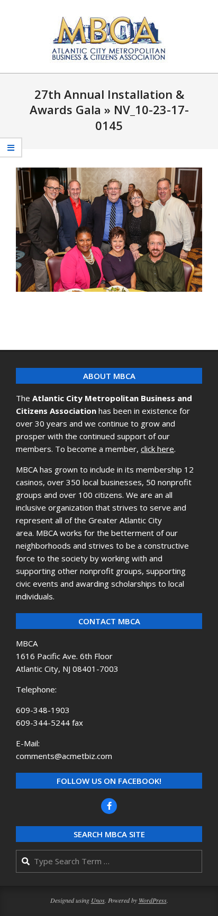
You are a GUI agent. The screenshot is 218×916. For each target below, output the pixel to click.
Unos (98, 900)
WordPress (153, 900)
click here (157, 448)
